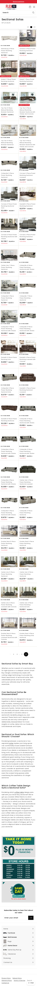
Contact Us (5, 983)
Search (29, 980)
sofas (11, 743)
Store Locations (18, 1)
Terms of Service (19, 980)
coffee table (19, 792)
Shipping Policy (7, 980)
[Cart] (30, 7)
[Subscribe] (30, 918)
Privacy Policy (6, 978)
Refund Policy (17, 978)
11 (21, 654)
